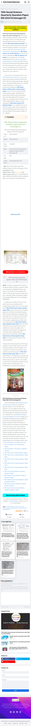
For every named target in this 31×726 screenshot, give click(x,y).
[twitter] (14, 712)
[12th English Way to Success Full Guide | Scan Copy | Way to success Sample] (15, 621)
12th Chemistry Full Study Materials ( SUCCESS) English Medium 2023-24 (18, 648)
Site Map (21, 723)
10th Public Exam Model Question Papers (16, 452)
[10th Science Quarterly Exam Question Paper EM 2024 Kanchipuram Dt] (8, 565)
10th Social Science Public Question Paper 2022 (14, 336)
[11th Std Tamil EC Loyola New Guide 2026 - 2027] (4, 638)
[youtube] (17, 712)
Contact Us (15, 723)
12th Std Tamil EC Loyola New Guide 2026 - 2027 (19, 642)
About (10, 723)
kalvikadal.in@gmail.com (14, 28)
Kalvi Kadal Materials (11, 2)
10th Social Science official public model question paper (14, 89)
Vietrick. (28, 721)
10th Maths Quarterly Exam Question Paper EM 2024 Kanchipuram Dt (23, 554)
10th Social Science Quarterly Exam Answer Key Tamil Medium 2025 (8, 535)
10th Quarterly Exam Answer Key (11, 8)
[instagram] (20, 712)
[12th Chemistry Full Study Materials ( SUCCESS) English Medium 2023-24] (4, 649)
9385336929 (16, 29)
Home (2, 8)
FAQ (26, 723)
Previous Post (5, 607)
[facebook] (11, 712)
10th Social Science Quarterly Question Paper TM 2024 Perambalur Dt (7, 554)
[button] (2, 2)
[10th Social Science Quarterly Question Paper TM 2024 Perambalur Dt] (8, 547)
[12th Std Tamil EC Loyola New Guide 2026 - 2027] (4, 643)
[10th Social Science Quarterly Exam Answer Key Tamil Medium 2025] (8, 528)
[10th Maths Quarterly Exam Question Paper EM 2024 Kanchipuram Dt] (23, 547)
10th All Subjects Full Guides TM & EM (15, 442)
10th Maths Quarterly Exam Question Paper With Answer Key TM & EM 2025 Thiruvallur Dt (23, 536)
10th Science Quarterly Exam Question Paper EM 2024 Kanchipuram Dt (8, 572)
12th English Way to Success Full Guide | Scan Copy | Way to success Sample (15, 633)
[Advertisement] (15, 197)
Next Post (26, 607)
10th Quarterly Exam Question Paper (13, 507)
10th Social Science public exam (12, 77)
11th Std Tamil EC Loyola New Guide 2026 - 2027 (19, 637)
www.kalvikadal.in (13, 501)
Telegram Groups (14, 416)
